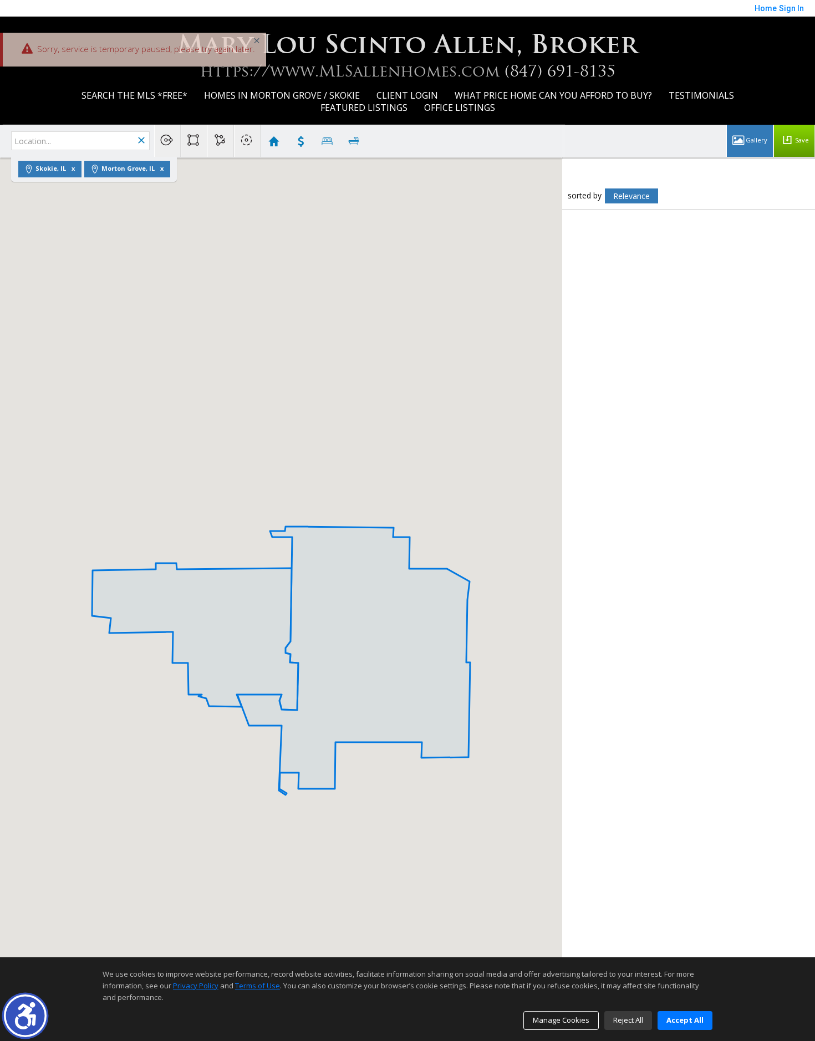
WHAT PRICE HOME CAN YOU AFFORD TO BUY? (553, 95)
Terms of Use (257, 986)
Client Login (407, 95)
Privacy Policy (195, 986)
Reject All (628, 1020)
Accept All (685, 1020)
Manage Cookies (561, 1020)
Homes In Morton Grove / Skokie (282, 95)
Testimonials (701, 95)
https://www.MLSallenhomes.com (350, 71)
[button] (25, 1015)
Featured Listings (363, 107)
